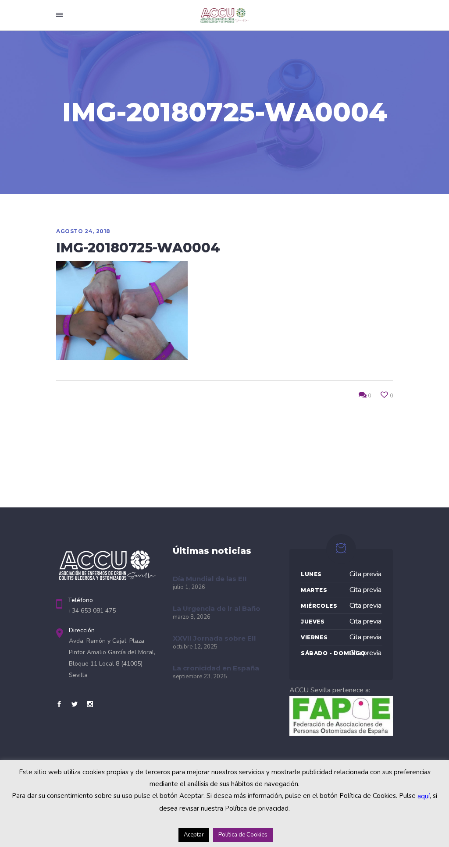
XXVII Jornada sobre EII (214, 638)
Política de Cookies (242, 835)
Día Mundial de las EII (210, 578)
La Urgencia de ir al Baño (216, 608)
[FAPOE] (341, 733)
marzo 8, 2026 (191, 617)
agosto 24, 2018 (83, 231)
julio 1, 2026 (189, 587)
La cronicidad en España (216, 668)
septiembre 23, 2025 (200, 676)
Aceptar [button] (194, 835)
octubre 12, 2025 (195, 647)
